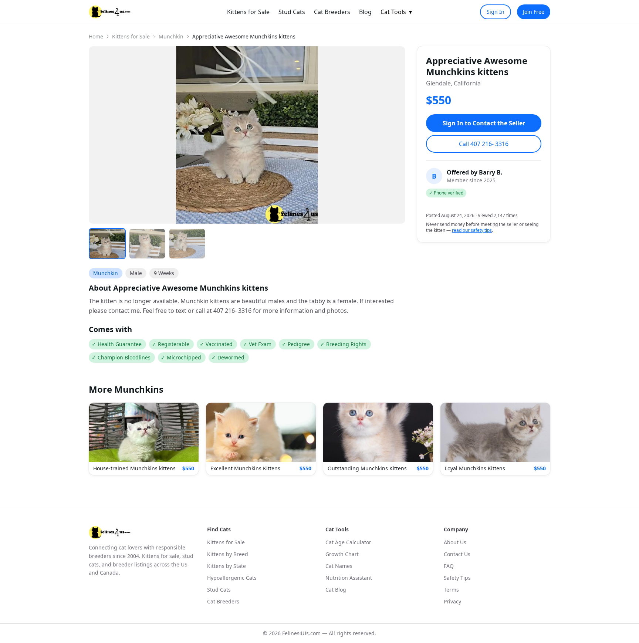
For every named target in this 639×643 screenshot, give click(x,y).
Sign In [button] (495, 11)
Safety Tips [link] (457, 577)
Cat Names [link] (338, 565)
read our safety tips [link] (472, 230)
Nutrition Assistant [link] (348, 577)
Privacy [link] (452, 601)
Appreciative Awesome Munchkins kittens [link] (243, 36)
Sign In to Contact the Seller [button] (484, 123)
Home (96, 36)
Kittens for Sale (131, 36)
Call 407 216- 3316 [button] (483, 144)
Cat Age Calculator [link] (348, 542)
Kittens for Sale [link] (248, 12)
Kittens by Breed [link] (227, 554)
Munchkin (171, 36)
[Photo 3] (187, 243)
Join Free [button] (533, 11)
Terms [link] (451, 589)
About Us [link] (455, 542)
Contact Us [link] (457, 554)
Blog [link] (365, 12)
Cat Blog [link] (335, 589)
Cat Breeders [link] (332, 12)
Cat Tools (396, 12)
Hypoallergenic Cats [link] (232, 577)
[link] (110, 11)
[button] (144, 439)
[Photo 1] (107, 243)
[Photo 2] (147, 243)
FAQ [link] (449, 565)
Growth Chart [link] (342, 554)
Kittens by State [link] (226, 565)
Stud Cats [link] (291, 12)
